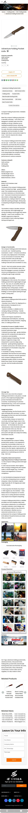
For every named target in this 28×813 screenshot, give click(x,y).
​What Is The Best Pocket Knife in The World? (20, 720)
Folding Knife (6, 94)
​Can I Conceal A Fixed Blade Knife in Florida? (20, 718)
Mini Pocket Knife (20, 91)
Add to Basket (11, 76)
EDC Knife (18, 99)
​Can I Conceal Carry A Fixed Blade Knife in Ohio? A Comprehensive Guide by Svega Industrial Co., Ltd (20, 716)
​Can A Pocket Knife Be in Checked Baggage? (7, 720)
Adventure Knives (7, 91)
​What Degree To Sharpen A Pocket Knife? (20, 722)
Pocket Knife (16, 94)
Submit (14, 760)
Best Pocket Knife (7, 102)
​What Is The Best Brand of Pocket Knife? (7, 722)
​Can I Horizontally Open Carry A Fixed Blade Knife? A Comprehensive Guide (7, 716)
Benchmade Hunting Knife (9, 96)
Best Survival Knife (7, 99)
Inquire (11, 72)
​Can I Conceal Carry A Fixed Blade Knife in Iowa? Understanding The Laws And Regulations (7, 718)
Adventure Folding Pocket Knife (11, 88)
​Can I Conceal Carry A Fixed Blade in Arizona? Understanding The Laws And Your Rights (20, 714)
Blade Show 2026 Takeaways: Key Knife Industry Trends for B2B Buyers (7, 714)
